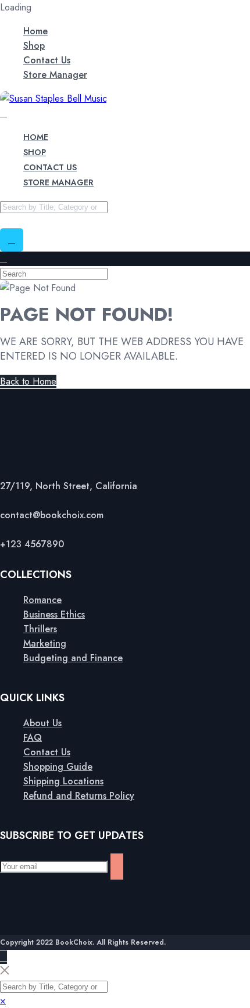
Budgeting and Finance (73, 658)
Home (35, 31)
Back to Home (28, 381)
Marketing (44, 643)
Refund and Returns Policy (78, 795)
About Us (42, 723)
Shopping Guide (57, 766)
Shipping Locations (63, 781)
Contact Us (46, 60)
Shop (34, 45)
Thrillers (40, 629)
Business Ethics (54, 614)
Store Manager (55, 74)
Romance (42, 600)
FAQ (32, 737)
